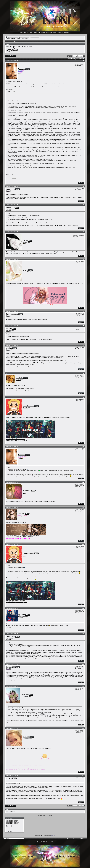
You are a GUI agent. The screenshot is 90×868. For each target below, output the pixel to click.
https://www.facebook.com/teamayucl (15, 439)
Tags (7, 809)
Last (81, 56)
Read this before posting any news (15, 52)
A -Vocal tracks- (36, 535)
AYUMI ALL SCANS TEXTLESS (24, 537)
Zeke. (25, 240)
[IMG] (7, 827)
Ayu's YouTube (41, 32)
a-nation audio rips (10, 537)
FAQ (30, 41)
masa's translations (51, 32)
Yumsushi (24, 694)
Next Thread (49, 815)
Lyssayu (21, 614)
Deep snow (10, 189)
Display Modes (79, 58)
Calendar (75, 41)
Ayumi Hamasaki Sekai (13, 37)
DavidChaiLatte (12, 314)
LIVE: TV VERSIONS (11, 535)
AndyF (8, 328)
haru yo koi (8, 811)
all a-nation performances (24, 535)
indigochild (10, 207)
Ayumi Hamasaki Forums (24, 37)
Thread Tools (71, 58)
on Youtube (31, 360)
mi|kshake (26, 490)
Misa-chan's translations (63, 32)
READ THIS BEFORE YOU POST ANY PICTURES (19, 46)
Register (15, 41)
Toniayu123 (10, 667)
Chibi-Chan (10, 636)
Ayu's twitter (33, 32)
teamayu (13, 811)
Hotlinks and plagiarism (12, 48)
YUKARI (26, 737)
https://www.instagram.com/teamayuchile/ (16, 440)
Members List (50, 41)
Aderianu (20, 513)
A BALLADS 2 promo (41, 363)
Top (85, 838)
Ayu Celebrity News (34, 37)
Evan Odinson (28, 406)
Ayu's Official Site (24, 32)
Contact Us (69, 838)
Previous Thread (41, 815)
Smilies (7, 826)
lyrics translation (42, 360)
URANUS (19, 378)
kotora (25, 270)
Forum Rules (9, 831)
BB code (8, 825)
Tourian (9, 348)
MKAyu (9, 778)
